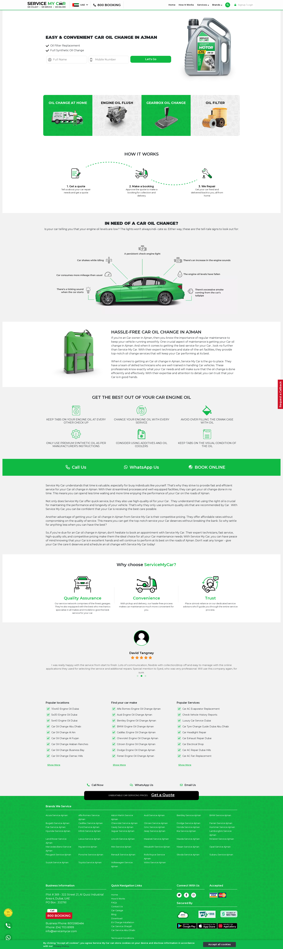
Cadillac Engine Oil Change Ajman (136, 732)
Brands (216, 5)
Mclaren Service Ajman (221, 839)
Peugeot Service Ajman (58, 854)
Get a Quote (163, 794)
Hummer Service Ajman (222, 827)
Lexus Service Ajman (89, 839)
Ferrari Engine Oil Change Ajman (135, 756)
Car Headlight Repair (194, 732)
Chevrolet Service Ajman (124, 823)
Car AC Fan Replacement (196, 756)
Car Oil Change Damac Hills (67, 756)
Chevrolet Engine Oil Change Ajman (137, 738)
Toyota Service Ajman (90, 862)
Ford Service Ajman (88, 827)
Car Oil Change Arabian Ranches (69, 744)
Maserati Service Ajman (156, 839)
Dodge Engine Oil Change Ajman (136, 750)
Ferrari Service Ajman (220, 823)
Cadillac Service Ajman (90, 823)
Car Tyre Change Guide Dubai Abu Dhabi (205, 726)
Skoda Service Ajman (188, 854)
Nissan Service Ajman (188, 847)
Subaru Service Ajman (221, 854)
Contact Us (117, 906)
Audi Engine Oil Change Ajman (134, 714)
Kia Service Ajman (186, 831)
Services (202, 5)
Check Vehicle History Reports (199, 714)
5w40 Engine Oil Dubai (64, 720)
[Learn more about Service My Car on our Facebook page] (186, 895)
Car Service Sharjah (121, 926)
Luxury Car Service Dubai (196, 720)
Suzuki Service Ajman (57, 862)
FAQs (114, 902)
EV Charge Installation (122, 922)
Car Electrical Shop (193, 744)
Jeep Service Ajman (154, 831)
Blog (113, 914)
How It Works (186, 5)
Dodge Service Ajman (188, 823)
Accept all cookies (219, 944)
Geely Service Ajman (122, 827)
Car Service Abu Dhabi (123, 930)
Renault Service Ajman (123, 854)
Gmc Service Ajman (154, 827)
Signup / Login (245, 5)
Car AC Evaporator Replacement (201, 708)
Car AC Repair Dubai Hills (196, 750)
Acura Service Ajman (57, 815)
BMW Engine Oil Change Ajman (135, 726)
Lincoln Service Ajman (123, 839)
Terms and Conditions (122, 938)
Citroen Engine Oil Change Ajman (136, 744)
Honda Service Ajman (188, 827)
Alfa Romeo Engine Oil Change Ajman (139, 708)
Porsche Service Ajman (90, 854)
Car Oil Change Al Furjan (65, 738)
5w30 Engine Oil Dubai (64, 714)
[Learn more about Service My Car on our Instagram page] (193, 895)
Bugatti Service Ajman (57, 823)
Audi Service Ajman (154, 815)
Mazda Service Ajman (188, 839)
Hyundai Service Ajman (58, 831)
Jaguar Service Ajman (122, 831)
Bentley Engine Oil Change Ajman (136, 720)
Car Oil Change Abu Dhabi (66, 726)
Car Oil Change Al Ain (63, 732)
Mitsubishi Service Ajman (157, 847)
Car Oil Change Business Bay (67, 750)
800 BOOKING (59, 915)
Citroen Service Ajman (156, 823)
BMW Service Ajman (220, 815)
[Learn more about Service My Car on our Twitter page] (179, 895)
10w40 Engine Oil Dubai (65, 708)
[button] (138, 676)
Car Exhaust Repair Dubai (196, 738)
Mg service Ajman (87, 847)
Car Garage (117, 910)
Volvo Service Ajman (155, 862)
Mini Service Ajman (121, 847)
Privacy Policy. (61, 946)
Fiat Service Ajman (56, 827)
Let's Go (150, 59)
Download (116, 918)
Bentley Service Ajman (189, 815)
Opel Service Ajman (220, 847)
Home (173, 4)
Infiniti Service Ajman (89, 831)
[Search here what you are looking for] (227, 4)
